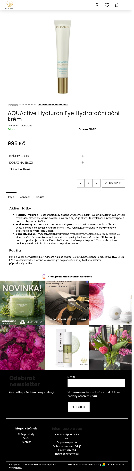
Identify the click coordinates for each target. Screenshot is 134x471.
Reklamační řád (67, 450)
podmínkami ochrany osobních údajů (93, 394)
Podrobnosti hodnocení (53, 104)
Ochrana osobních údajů (67, 446)
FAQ (67, 438)
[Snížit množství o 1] (81, 183)
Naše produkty (26, 434)
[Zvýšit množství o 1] (96, 183)
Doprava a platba (67, 442)
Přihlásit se (78, 407)
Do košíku (115, 183)
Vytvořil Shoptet (116, 464)
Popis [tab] (11, 197)
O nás (26, 438)
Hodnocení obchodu (67, 453)
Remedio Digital (91, 464)
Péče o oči (26, 125)
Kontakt (26, 442)
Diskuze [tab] (40, 197)
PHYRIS (92, 129)
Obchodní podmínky (67, 434)
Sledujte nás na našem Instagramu (70, 276)
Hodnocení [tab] (25, 197)
